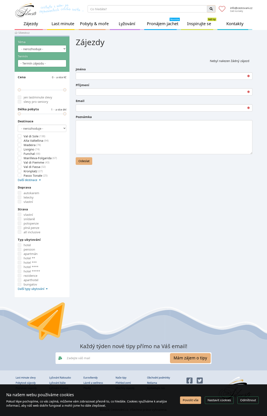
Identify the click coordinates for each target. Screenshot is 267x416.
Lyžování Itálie (57, 383)
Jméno (81, 69)
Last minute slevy (26, 377)
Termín (23, 56)
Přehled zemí (123, 383)
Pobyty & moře (94, 23)
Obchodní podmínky (158, 377)
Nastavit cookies (219, 400)
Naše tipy (121, 377)
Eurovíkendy (90, 377)
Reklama (152, 383)
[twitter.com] (199, 381)
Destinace (25, 121)
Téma (21, 42)
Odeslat (83, 161)
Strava (23, 209)
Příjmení (82, 85)
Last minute (63, 23)
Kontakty (234, 23)
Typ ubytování (29, 239)
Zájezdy (31, 23)
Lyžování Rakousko (60, 377)
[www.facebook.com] (189, 381)
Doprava (24, 187)
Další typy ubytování (31, 289)
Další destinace (28, 180)
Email (80, 101)
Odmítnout (248, 400)
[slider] (19, 89)
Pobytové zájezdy (26, 383)
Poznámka (84, 117)
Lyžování (127, 23)
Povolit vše (190, 400)
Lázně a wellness (93, 383)
